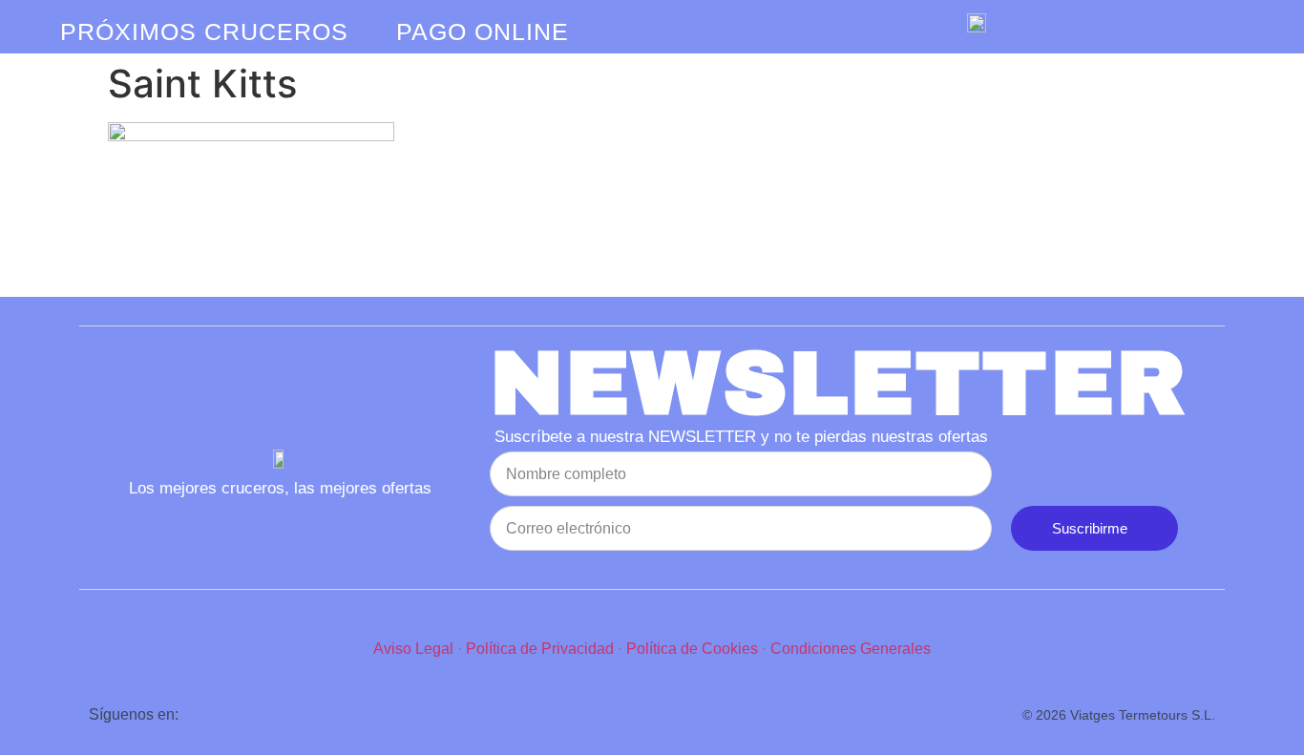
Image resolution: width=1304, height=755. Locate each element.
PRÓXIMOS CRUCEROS (204, 31)
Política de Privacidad (540, 648)
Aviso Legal (413, 648)
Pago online (482, 31)
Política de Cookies (692, 648)
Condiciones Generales (850, 648)
